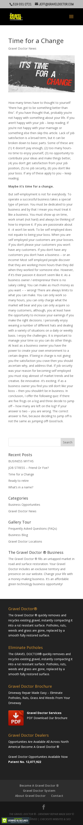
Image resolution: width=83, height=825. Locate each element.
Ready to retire (18, 481)
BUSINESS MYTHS (21, 461)
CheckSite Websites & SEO (55, 819)
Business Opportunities (24, 505)
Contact (57, 796)
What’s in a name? (20, 487)
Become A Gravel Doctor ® (39, 785)
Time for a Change (21, 474)
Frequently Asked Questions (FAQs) (32, 528)
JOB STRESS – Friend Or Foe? (28, 468)
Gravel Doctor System (39, 791)
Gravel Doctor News (22, 48)
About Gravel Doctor (30, 796)
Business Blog (18, 535)
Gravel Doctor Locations (25, 541)
